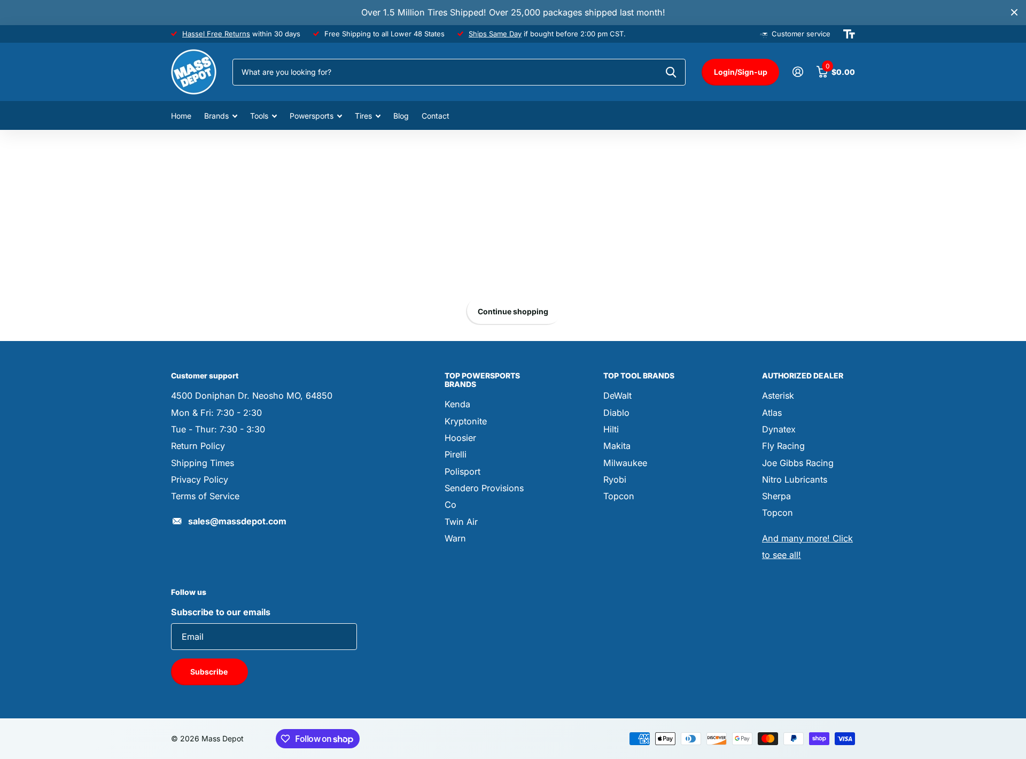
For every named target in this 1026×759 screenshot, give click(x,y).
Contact (435, 115)
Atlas (772, 412)
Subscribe (209, 671)
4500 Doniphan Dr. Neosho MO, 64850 (251, 395)
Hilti (611, 429)
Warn (455, 538)
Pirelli (456, 454)
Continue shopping (513, 311)
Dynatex (779, 429)
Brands (216, 115)
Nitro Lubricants (794, 479)
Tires (363, 115)
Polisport (462, 471)
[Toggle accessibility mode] (849, 34)
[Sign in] (797, 72)
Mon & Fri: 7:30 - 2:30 (216, 412)
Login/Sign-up (740, 71)
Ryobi (614, 479)
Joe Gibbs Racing (798, 463)
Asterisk (778, 395)
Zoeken (671, 72)
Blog (401, 115)
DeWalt (617, 395)
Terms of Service (205, 496)
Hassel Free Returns (216, 33)
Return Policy (198, 445)
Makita (617, 445)
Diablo (616, 412)
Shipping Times (202, 463)
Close (1014, 12)
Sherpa (776, 496)
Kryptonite (466, 421)
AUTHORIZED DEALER (802, 375)
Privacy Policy (199, 479)
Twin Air (461, 521)
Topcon (618, 496)
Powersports (311, 115)
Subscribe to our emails (220, 612)
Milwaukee (625, 463)
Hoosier (460, 437)
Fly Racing (783, 445)
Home (181, 115)
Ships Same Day (495, 33)
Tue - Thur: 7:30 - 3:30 (218, 429)
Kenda (457, 404)
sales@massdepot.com (237, 521)
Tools (259, 115)
